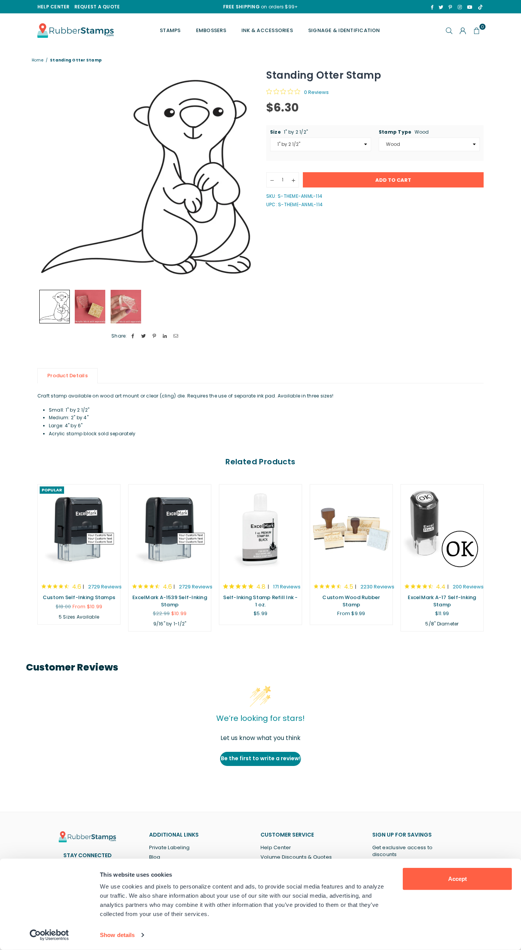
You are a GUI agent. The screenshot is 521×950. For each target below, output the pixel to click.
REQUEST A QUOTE (97, 6)
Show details (117, 935)
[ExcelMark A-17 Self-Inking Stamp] (442, 530)
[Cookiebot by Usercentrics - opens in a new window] (49, 935)
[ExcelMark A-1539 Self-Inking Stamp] (170, 530)
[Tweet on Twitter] (143, 336)
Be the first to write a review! (261, 758)
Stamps (170, 30)
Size (289, 132)
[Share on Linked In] (165, 336)
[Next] (244, 177)
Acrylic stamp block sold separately (92, 433)
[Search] (449, 30)
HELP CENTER (53, 6)
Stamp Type (404, 132)
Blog (155, 857)
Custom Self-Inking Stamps (79, 597)
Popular (52, 490)
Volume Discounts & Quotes (296, 857)
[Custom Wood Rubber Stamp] (351, 530)
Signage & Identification (344, 30)
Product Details (67, 375)
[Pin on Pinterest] (154, 336)
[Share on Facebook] (133, 336)
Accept (457, 879)
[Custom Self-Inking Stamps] (79, 530)
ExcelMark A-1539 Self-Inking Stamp (169, 601)
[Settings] (463, 30)
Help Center (275, 847)
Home (37, 60)
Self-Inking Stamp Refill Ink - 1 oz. (260, 601)
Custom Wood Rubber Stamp (351, 601)
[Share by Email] (176, 336)
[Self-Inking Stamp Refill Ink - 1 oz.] (260, 530)
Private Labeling (169, 847)
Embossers (211, 30)
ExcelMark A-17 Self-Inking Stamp (442, 601)
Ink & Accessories (267, 30)
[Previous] (48, 177)
